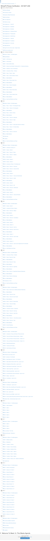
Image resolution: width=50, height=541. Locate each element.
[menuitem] (0, 2)
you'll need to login (29, 536)
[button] (0, 0)
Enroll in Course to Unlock (25, 538)
